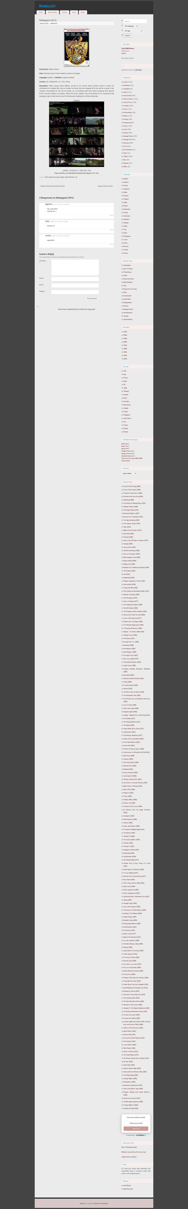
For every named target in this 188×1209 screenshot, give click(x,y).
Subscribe (136, 1129)
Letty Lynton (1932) (129, 547)
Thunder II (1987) (128, 846)
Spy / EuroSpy (128, 269)
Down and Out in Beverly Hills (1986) (135, 1072)
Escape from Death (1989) (131, 1018)
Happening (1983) (128, 577)
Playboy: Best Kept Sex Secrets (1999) (135, 977)
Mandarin (126, 219)
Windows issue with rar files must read (133, 1152)
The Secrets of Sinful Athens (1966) (134, 910)
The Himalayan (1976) (130, 598)
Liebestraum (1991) (129, 732)
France (125, 378)
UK (76, 177)
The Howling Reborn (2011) (131, 722)
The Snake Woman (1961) (131, 742)
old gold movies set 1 (128, 456)
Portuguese (127, 236)
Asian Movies (125, 461)
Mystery (125, 133)
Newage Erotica (128, 136)
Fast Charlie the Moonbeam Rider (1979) (136, 591)
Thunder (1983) (128, 843)
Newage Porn (127, 139)
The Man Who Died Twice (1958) (133, 1001)
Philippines (126, 415)
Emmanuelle (127, 296)
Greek (125, 202)
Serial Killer (127, 299)
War (124, 160)
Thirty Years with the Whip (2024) (133, 883)
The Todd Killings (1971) (131, 1055)
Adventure (53, 23)
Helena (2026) (127, 688)
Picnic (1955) (127, 796)
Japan (125, 388)
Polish (125, 243)
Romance (126, 143)
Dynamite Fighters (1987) (131, 513)
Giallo (125, 275)
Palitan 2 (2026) (128, 793)
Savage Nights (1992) (130, 1078)
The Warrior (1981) (129, 833)
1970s (46, 177)
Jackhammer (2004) (129, 856)
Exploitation (127, 265)
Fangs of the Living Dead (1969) (133, 739)
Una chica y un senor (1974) (132, 964)
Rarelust (47, 6)
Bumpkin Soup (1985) (130, 920)
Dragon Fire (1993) (129, 564)
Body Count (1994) (129, 886)
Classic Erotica (128, 99)
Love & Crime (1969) (129, 705)
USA (124, 371)
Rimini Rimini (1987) (129, 1031)
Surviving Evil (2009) (129, 776)
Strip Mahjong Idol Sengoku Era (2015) (135, 988)
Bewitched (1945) (128, 853)
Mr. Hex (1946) (128, 1061)
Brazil (125, 398)
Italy (124, 374)
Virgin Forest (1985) (129, 665)
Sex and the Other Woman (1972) (133, 1038)
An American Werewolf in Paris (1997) (135, 1011)
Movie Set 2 (125, 446)
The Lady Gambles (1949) (131, 839)
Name (41, 278)
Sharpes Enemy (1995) (130, 506)
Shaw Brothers (128, 319)
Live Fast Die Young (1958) (131, 486)
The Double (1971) (129, 718)
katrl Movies (127, 1185)
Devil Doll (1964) (128, 533)
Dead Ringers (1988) (129, 652)
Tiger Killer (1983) (128, 1065)
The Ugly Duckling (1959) (131, 520)
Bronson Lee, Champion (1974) (133, 517)
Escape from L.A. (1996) (131, 642)
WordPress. (104, 1203)
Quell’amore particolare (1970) (132, 1085)
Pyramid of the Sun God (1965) (133, 496)
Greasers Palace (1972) (105, 186)
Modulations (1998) (129, 1082)
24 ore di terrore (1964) (130, 772)
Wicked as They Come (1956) (132, 1005)
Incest (125, 129)
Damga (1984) (127, 947)
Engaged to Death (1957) (131, 850)
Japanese (126, 189)
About (83, 12)
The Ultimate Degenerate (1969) (133, 625)
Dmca (74, 12)
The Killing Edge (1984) (130, 1075)
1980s (125, 342)
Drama (125, 116)
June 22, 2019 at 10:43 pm (60, 236)
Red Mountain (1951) (129, 927)
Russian (125, 246)
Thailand (126, 391)
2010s (125, 332)
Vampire (125, 316)
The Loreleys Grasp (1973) (131, 523)
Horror (125, 126)
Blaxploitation (127, 302)
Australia (126, 401)
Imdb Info (53, 82)
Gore (124, 285)
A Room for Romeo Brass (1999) (133, 749)
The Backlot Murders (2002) (132, 662)
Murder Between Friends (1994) (133, 971)
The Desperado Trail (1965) (131, 695)
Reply (112, 215)
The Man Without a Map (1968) (133, 944)
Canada (125, 408)
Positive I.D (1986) (129, 803)
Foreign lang (127, 122)
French (125, 185)
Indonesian (126, 209)
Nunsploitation (127, 312)
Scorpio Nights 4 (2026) (130, 1105)
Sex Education (128, 149)
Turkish (125, 250)
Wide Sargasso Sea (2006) (131, 557)
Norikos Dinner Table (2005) (132, 1068)
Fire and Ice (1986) (129, 974)
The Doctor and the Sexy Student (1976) (136, 1058)
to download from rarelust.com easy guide (80, 309)
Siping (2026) (127, 900)
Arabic (125, 226)
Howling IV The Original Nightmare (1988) (136, 1008)
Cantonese (126, 216)
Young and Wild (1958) (130, 588)
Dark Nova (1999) (128, 755)
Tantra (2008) (127, 682)
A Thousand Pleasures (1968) (132, 628)
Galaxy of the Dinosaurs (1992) (133, 1028)
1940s (125, 355)
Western (126, 163)
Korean (125, 253)
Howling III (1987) (128, 816)
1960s (125, 348)
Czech (125, 239)
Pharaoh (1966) (128, 537)
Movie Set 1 (125, 444)
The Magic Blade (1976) (130, 510)
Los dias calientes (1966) (131, 940)
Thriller (125, 156)
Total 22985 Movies (127, 48)
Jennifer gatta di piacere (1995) (133, 1101)
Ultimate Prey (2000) (129, 766)
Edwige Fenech (128, 309)
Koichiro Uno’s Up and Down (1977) (134, 876)
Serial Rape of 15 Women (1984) (133, 869)
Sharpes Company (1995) (131, 594)
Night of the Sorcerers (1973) (132, 530)
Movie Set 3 (125, 448)
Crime (125, 109)
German (125, 195)
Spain (125, 381)
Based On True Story (130, 289)
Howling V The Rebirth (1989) (132, 913)
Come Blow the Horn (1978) (132, 981)
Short (125, 153)
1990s (125, 338)
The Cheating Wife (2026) (131, 998)
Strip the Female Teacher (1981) (133, 678)
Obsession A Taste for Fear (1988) (134, 615)
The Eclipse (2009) (129, 571)
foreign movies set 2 (127, 453)
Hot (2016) (126, 574)
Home (41, 12)
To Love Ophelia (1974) (130, 873)
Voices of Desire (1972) (130, 1051)
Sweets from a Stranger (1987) (133, 621)
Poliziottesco (127, 272)
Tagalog (125, 223)
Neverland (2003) (128, 675)
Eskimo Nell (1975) (129, 1034)
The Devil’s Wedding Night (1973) (133, 829)
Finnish (125, 212)
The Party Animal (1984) (131, 762)
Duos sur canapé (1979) (130, 659)
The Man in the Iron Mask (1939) (133, 692)
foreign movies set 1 (127, 451)
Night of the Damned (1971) (132, 937)
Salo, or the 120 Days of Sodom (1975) (135, 540)
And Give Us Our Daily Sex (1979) (134, 994)
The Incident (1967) (129, 1041)
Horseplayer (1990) (129, 648)
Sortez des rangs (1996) (130, 708)
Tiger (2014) (127, 527)
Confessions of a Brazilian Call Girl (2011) (136, 752)
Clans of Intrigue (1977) (130, 601)
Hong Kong (126, 405)
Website (41, 291)
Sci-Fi (125, 146)
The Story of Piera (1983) (131, 957)
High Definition (70, 177)
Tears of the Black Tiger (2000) (133, 1088)
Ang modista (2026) (129, 584)
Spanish (125, 182)
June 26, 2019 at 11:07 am (59, 221)
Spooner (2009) (128, 759)
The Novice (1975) (129, 930)
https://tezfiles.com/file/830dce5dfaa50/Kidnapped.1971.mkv (77, 173)
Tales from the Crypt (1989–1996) (131, 458)
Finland (125, 428)
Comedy (126, 106)
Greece (125, 411)
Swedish (126, 199)
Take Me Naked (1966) (130, 608)
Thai (124, 229)
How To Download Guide (129, 1147)
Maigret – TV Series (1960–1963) (133, 632)
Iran (124, 422)
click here (138, 70)
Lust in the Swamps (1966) (131, 907)
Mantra (97, 1203)
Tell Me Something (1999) (131, 550)
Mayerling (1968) (128, 500)
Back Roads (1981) (129, 1048)
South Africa (127, 418)
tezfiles (123, 53)
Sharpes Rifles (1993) (130, 799)
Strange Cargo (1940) (130, 903)
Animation (126, 89)
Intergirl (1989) (127, 544)
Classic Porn (127, 102)
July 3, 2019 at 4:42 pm (61, 204)
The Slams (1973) (129, 638)
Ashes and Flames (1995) (131, 826)
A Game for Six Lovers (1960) (132, 806)
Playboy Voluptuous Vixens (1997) (134, 581)
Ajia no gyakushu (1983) (131, 890)
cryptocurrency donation (129, 1157)
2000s (125, 335)
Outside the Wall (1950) (130, 1108)
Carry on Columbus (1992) (131, 554)
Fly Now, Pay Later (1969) (131, 1015)
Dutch (125, 233)
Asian (125, 92)
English (62, 177)
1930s (125, 359)
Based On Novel (54, 177)
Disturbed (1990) (128, 645)
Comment (42, 262)
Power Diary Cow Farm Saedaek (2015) (135, 984)
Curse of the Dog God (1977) (132, 618)
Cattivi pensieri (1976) (130, 954)
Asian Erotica (127, 95)
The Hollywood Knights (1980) (132, 604)
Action (125, 82)
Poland (125, 432)
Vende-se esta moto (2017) (131, 1098)
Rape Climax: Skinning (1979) (132, 786)
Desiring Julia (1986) (129, 961)
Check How (61, 309)
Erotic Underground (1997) (131, 893)
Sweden (125, 394)
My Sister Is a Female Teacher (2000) (135, 783)
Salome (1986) (128, 823)
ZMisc (125, 166)
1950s (125, 352)
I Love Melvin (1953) (129, 1045)
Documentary (127, 112)
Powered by (130, 1135)
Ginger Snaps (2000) (129, 917)
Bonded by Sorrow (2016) (131, 991)
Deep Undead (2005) (129, 561)
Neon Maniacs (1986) (130, 819)
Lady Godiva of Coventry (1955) (133, 950)
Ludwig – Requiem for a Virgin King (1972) (136, 715)
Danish (125, 206)
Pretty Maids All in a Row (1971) (133, 728)
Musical (125, 306)
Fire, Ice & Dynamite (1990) (132, 967)
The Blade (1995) (128, 725)
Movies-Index (52, 12)
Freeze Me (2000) (128, 745)
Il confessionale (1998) (130, 685)
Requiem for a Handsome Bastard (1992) (136, 567)
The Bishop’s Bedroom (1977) (132, 735)
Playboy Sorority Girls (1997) (132, 779)
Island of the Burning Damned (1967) (52, 186)
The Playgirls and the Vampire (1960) (135, 611)
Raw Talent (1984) (129, 879)
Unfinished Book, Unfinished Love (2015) (136, 896)
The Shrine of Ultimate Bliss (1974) (134, 503)
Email (41, 285)
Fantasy (125, 119)
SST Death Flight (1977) (131, 860)
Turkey (125, 425)
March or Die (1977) (129, 934)
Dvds (125, 292)
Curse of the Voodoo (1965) (132, 490)
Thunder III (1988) (129, 836)
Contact (64, 12)
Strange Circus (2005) (130, 635)
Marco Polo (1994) (129, 789)
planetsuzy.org (128, 1189)
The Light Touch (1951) (130, 655)
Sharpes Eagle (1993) (130, 712)
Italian (125, 192)
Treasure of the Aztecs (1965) (132, 493)
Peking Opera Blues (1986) (131, 923)
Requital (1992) (128, 769)
